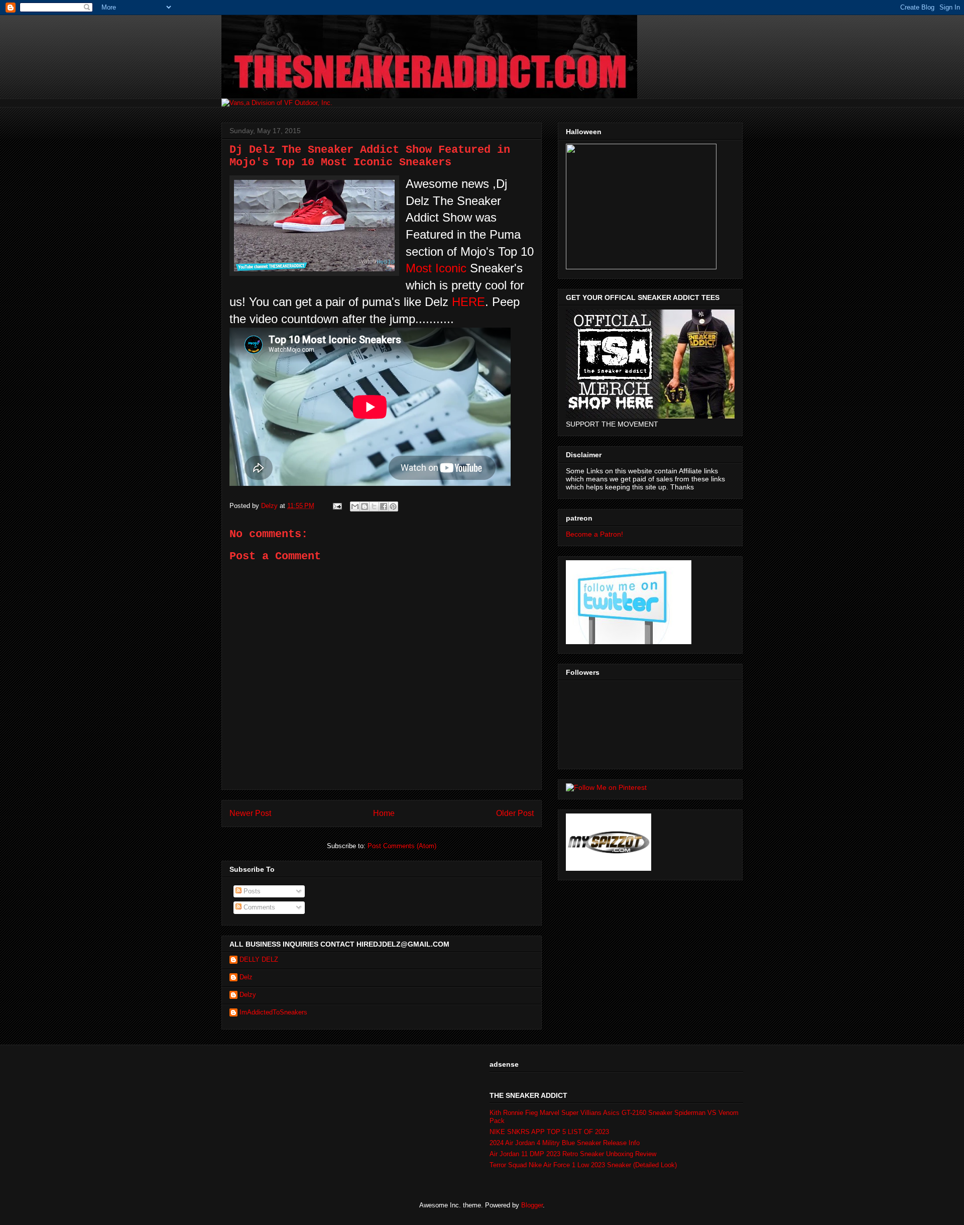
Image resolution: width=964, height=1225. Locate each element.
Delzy (247, 994)
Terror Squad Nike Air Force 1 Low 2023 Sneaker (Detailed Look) (583, 1165)
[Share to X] (374, 506)
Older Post (515, 813)
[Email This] (355, 506)
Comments (258, 907)
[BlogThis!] (364, 506)
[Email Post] (336, 505)
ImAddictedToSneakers (273, 1012)
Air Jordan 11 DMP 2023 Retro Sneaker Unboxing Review (573, 1154)
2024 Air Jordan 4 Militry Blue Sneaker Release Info (565, 1143)
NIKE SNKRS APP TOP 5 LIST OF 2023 (549, 1132)
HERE (468, 302)
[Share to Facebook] (384, 506)
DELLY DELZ (258, 959)
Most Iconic (436, 268)
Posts (251, 891)
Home (384, 813)
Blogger (532, 1205)
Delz (246, 977)
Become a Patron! (594, 534)
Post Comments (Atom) (402, 846)
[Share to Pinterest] (393, 506)
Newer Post (250, 813)
